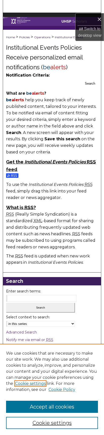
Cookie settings (30, 383)
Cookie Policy (61, 389)
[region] (52, 389)
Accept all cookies (52, 407)
